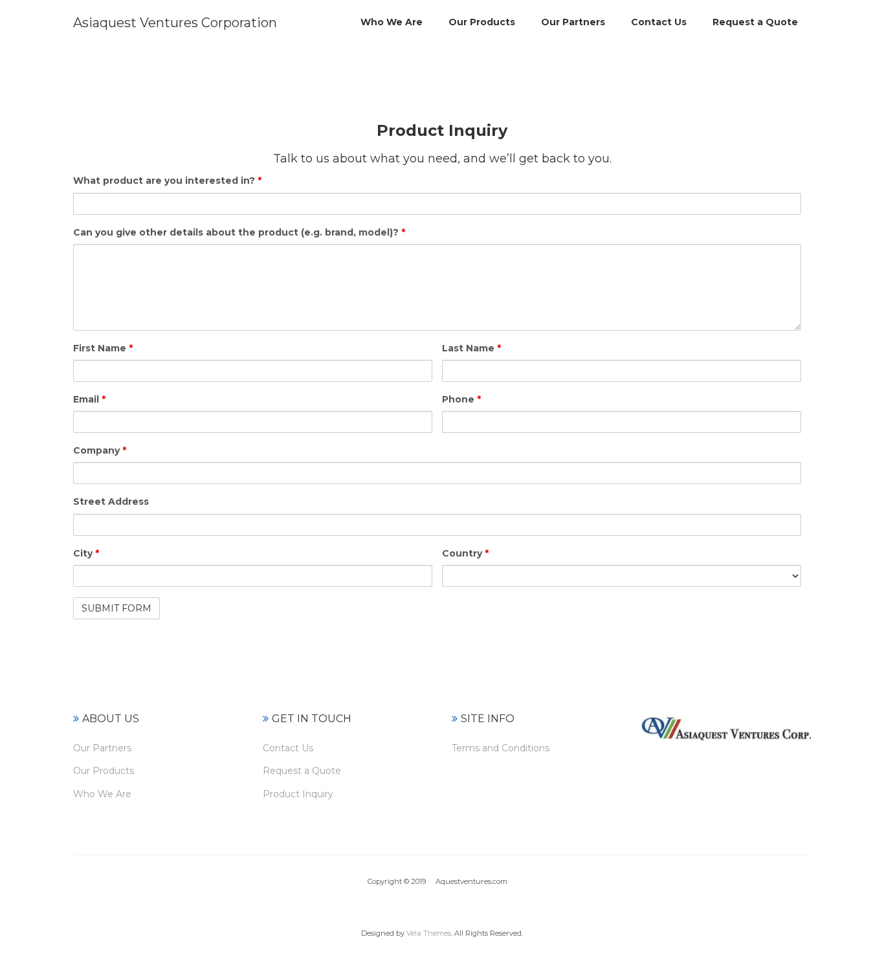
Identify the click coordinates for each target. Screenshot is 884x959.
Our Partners (102, 748)
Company (99, 450)
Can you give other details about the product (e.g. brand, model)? (239, 232)
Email (89, 399)
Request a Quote (302, 771)
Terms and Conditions (500, 748)
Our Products (103, 771)
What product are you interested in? (167, 180)
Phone (461, 399)
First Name (103, 348)
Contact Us (288, 748)
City (86, 553)
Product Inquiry (298, 794)
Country (465, 553)
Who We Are (102, 794)
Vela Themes (428, 933)
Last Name (471, 348)
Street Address (111, 501)
